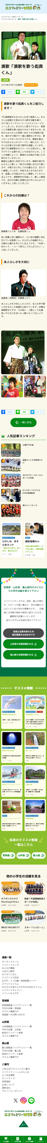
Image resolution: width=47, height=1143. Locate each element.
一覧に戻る (26, 422)
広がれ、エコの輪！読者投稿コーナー (19, 980)
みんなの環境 (8, 968)
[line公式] (31, 1102)
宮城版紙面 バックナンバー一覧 (17, 1005)
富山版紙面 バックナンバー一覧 (17, 1047)
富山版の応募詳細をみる (21, 654)
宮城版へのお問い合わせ (13, 1014)
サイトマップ (8, 1078)
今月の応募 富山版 (11, 1050)
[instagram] (23, 1102)
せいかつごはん (9, 974)
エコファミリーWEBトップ (10, 17)
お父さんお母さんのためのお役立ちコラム (22, 987)
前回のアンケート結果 (12, 1032)
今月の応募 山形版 (11, 1029)
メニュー (41, 1141)
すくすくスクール (10, 961)
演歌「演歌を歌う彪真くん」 (28, 19)
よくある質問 (8, 1075)
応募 (17, 1141)
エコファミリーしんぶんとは (15, 1072)
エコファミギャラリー (12, 990)
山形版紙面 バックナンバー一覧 (17, 1026)
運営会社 (6, 1087)
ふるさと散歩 (8, 971)
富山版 (36, 855)
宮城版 (6, 855)
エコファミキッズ (7, 19)
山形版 (21, 855)
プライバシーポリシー (12, 1091)
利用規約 (6, 1081)
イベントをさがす (10, 993)
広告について (8, 1084)
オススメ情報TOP (10, 1011)
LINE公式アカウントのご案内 (16, 1068)
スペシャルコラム (10, 983)
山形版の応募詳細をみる (21, 643)
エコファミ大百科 (10, 977)
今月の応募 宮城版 (11, 1008)
